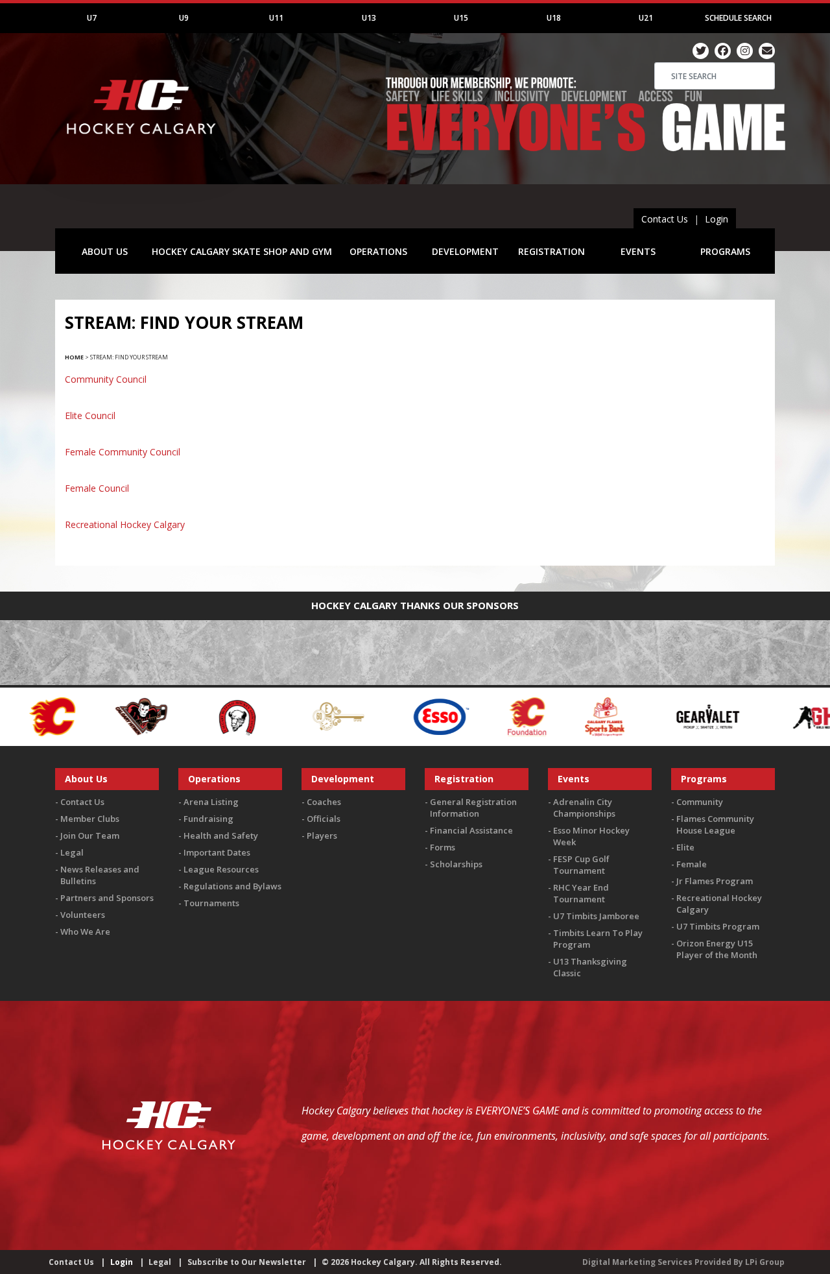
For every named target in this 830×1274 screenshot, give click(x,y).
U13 (369, 17)
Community (699, 802)
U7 (92, 17)
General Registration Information (473, 807)
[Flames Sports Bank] (526, 715)
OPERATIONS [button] (378, 251)
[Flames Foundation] (448, 715)
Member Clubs (89, 818)
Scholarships (456, 864)
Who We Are (85, 931)
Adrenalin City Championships (584, 807)
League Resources (221, 869)
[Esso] (361, 715)
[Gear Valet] (629, 715)
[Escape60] (260, 715)
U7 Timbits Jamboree (596, 916)
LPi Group (765, 1262)
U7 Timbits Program (717, 926)
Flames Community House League (715, 824)
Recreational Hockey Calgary (125, 524)
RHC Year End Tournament (581, 893)
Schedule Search (738, 17)
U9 (184, 17)
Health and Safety (221, 835)
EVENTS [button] (638, 251)
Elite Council (90, 415)
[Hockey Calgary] (142, 142)
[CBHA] (157, 715)
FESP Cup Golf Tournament (581, 864)
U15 (461, 17)
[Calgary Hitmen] (62, 715)
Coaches (324, 802)
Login (716, 219)
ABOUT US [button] (105, 251)
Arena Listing (211, 802)
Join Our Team (89, 835)
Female (691, 864)
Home (74, 357)
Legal (72, 852)
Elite (685, 847)
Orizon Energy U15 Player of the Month (716, 949)
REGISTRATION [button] (551, 251)
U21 (646, 17)
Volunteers (82, 914)
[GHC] (742, 715)
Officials (323, 818)
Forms (442, 847)
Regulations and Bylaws (232, 886)
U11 (276, 17)
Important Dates (217, 852)
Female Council (97, 488)
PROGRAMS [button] (725, 251)
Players (322, 835)
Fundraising (208, 818)
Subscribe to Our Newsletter (246, 1262)
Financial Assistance (471, 830)
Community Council (106, 379)
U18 (554, 17)
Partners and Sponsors (107, 898)
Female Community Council (122, 452)
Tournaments (211, 903)
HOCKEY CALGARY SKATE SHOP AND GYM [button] (242, 251)
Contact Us (664, 219)
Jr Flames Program (714, 881)
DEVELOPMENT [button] (465, 251)
